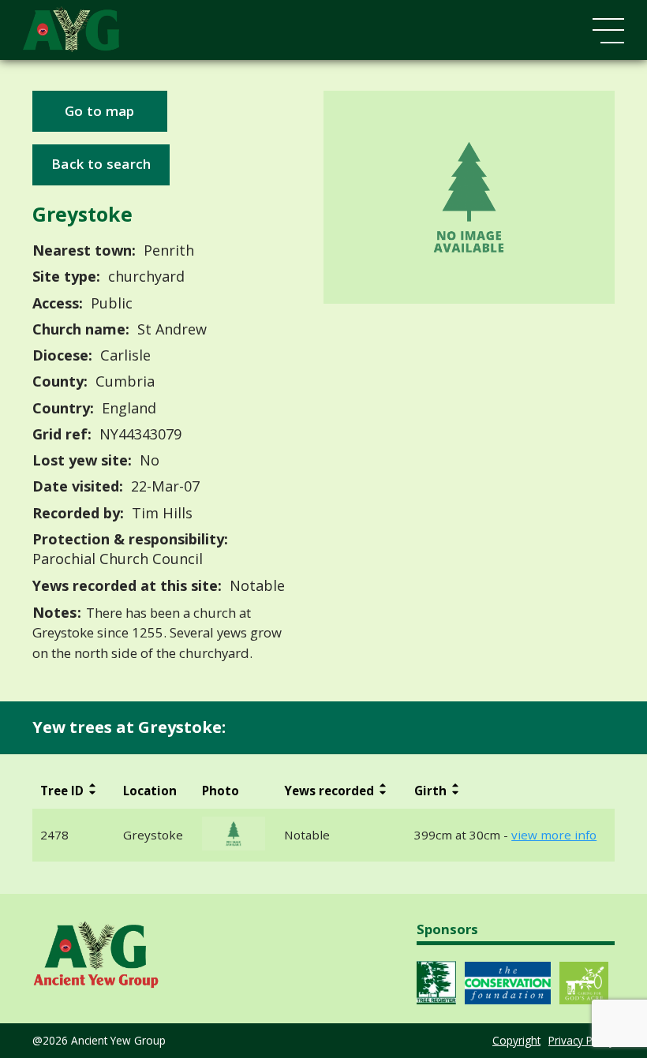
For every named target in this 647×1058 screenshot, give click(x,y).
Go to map (100, 111)
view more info (554, 835)
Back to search (101, 164)
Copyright (516, 1040)
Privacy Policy (581, 1040)
